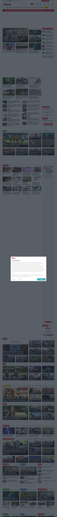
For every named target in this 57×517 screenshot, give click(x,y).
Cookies (17, 276)
